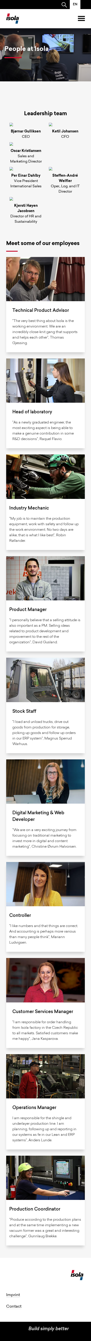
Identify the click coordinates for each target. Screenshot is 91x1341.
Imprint (13, 1295)
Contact (13, 1307)
